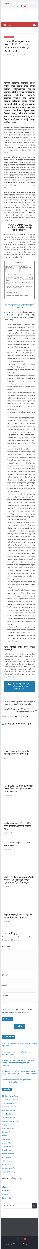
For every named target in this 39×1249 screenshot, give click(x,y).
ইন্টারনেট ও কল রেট (8, 1110)
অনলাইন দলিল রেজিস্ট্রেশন (10, 1100)
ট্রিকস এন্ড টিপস (7, 1132)
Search (34, 1206)
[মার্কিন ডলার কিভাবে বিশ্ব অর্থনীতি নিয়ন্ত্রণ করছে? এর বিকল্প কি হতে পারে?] (19, 803)
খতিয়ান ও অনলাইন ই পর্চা (10, 1121)
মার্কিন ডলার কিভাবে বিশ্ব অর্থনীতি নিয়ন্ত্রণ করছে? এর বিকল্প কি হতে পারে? (17, 826)
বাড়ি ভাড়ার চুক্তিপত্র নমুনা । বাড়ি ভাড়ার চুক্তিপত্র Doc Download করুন (21, 686)
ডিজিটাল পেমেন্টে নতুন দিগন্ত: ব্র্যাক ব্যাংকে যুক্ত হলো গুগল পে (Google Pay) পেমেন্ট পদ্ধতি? (20, 703)
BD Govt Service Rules (10, 1096)
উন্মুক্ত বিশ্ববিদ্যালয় (7, 1114)
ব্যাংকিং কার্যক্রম (7, 1157)
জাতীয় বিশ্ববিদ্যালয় (8, 1129)
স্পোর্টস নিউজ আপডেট (9, 1172)
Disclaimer (6, 1194)
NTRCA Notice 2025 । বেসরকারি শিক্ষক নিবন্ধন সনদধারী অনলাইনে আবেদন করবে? (18, 789)
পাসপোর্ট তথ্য (6, 1139)
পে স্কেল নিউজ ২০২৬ (8, 1143)
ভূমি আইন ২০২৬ (7, 1161)
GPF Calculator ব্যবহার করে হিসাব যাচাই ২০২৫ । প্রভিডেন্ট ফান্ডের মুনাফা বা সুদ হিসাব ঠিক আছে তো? (19, 880)
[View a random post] (34, 24)
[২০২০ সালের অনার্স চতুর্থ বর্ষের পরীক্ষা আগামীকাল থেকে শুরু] (19, 730)
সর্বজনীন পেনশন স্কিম (8, 1168)
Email (5, 985)
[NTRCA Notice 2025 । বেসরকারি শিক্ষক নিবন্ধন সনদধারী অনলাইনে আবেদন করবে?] (19, 765)
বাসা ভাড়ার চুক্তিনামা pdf (12, 305)
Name (5, 975)
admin (16, 55)
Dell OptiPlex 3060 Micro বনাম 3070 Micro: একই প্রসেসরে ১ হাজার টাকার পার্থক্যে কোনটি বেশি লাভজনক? (18, 1063)
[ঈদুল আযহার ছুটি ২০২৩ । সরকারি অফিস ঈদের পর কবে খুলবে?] (19, 894)
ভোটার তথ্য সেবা (7, 1165)
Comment (6, 946)
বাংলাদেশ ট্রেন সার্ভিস (8, 1147)
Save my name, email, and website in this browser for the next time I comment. (17, 1011)
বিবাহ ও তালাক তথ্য (8, 1154)
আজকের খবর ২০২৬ (9, 37)
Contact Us (6, 1191)
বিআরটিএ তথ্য (6, 1150)
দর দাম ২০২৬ (6, 1136)
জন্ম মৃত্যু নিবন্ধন (7, 1125)
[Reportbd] (4, 24)
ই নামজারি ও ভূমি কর (9, 1107)
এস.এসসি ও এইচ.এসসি (9, 1118)
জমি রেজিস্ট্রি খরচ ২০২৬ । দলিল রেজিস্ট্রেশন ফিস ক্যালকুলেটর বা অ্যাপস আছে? (19, 710)
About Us (5, 1187)
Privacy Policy (7, 1198)
